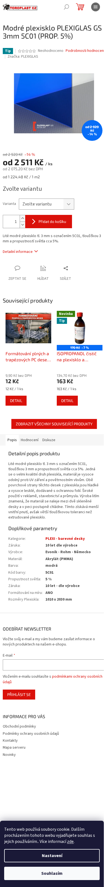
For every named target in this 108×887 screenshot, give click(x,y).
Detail (16, 400)
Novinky (9, 755)
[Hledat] (66, 6)
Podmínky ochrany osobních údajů (31, 733)
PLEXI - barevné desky (65, 539)
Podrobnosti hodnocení (85, 51)
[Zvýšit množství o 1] (22, 218)
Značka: (22, 56)
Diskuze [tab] (48, 440)
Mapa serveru (14, 747)
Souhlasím (52, 873)
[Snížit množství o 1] (22, 225)
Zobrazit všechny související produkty (54, 423)
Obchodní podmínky (19, 726)
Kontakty (10, 740)
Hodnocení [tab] (29, 440)
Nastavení (52, 856)
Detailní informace (18, 252)
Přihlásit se (19, 694)
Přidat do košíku (52, 221)
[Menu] (95, 6)
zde (70, 841)
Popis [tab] (12, 440)
